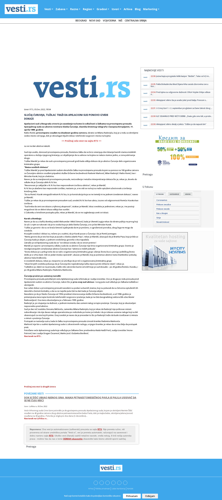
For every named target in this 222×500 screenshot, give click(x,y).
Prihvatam (132, 496)
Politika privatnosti (102, 488)
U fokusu (160, 194)
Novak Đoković (162, 222)
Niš (120, 20)
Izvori (115, 9)
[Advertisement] (111, 46)
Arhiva (128, 9)
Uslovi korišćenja (118, 488)
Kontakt (130, 488)
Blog (138, 9)
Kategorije (174, 194)
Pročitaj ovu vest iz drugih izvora (40, 386)
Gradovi (102, 9)
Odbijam (150, 496)
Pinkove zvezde (163, 209)
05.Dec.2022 (39, 109)
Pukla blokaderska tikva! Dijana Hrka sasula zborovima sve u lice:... (179, 85)
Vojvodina (109, 20)
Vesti (47, 9)
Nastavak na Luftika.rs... (36, 418)
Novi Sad (94, 20)
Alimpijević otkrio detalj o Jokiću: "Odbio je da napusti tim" (181, 124)
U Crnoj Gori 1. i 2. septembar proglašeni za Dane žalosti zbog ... (184, 108)
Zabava (60, 9)
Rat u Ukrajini (162, 213)
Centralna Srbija (136, 20)
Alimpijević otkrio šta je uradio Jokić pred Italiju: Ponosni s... (181, 100)
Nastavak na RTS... (33, 336)
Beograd (81, 20)
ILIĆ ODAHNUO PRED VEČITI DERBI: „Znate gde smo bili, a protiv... (184, 116)
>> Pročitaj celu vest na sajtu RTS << (81, 140)
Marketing (150, 9)
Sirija (158, 217)
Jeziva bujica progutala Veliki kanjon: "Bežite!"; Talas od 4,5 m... (183, 76)
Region (87, 9)
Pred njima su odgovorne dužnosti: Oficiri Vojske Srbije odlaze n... (180, 93)
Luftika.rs (33, 406)
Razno (74, 9)
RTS (31, 109)
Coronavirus (161, 200)
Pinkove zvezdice (163, 204)
